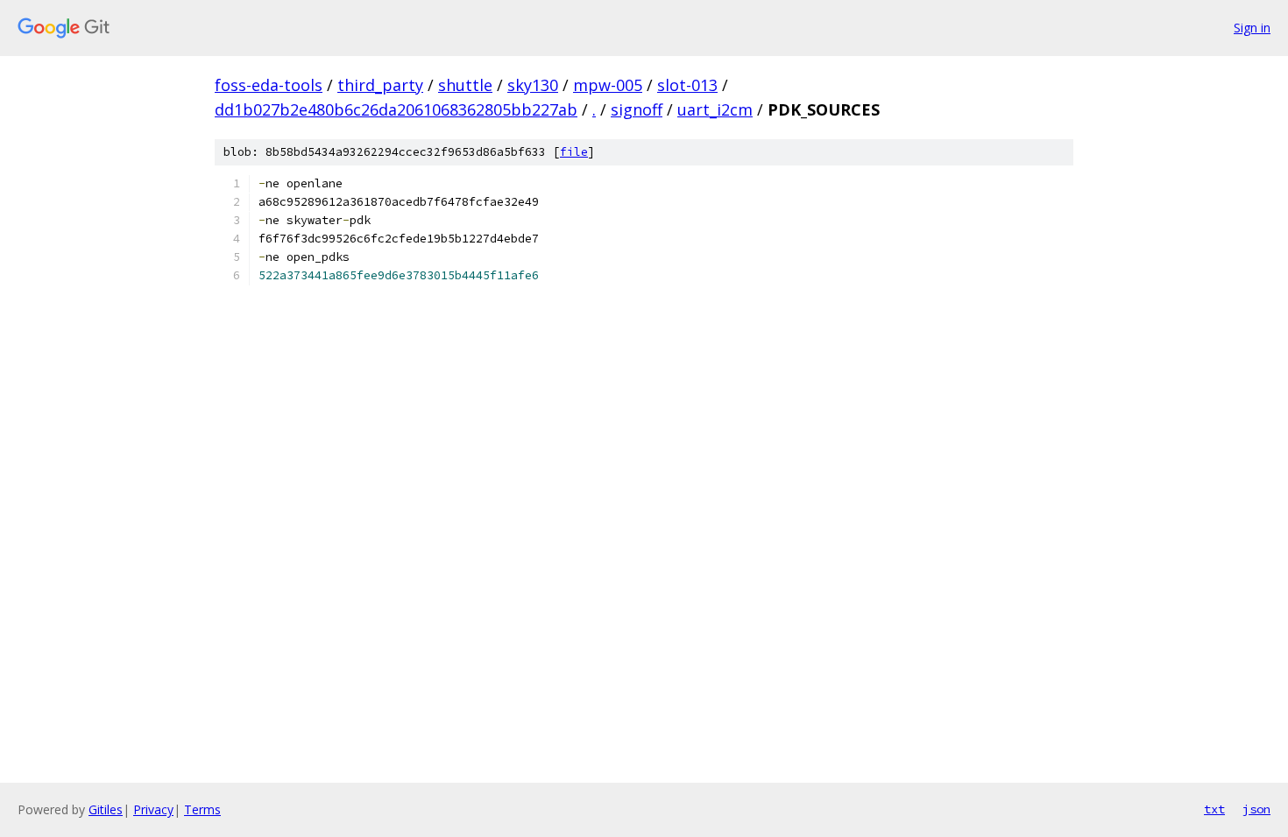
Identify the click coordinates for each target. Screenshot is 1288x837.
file (574, 151)
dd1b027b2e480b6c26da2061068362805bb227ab (396, 109)
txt (1214, 809)
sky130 (532, 84)
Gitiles (105, 809)
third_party (380, 84)
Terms (202, 809)
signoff (636, 109)
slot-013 (687, 84)
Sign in (1252, 27)
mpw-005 (607, 84)
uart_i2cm (715, 109)
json (1256, 809)
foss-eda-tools (268, 84)
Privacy (153, 809)
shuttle (465, 84)
